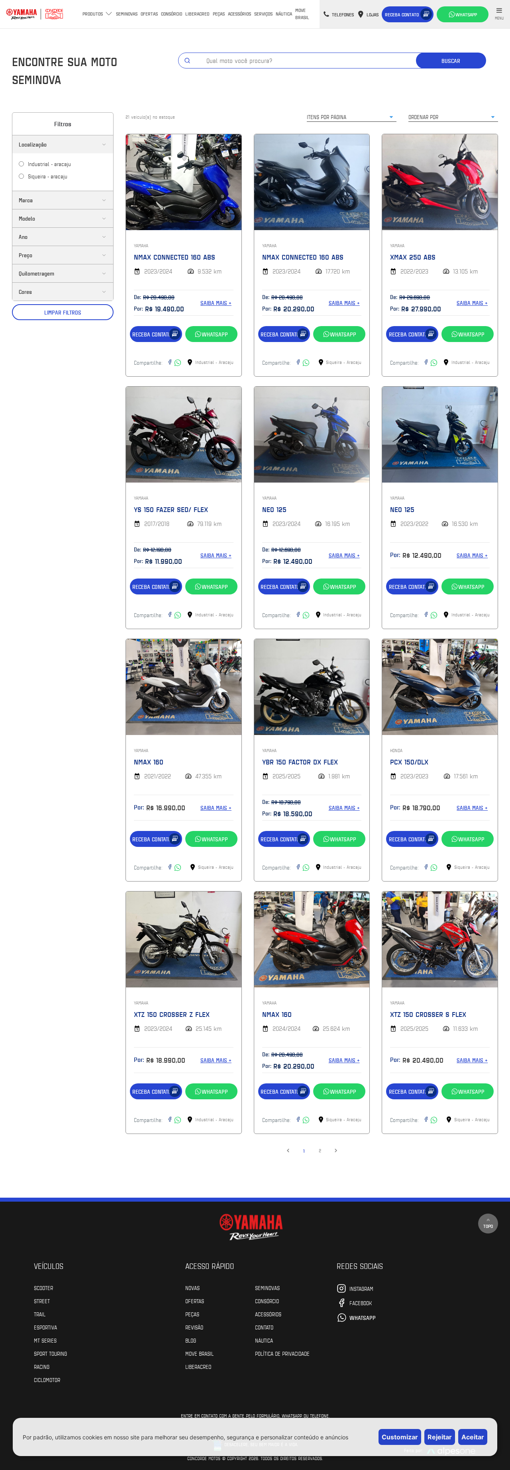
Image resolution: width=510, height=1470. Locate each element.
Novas (192, 1287)
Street (42, 1300)
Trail (39, 1314)
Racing (41, 1366)
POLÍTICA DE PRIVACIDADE (282, 1353)
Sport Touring (50, 1353)
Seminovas (126, 13)
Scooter (43, 1287)
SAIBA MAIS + (215, 303)
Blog (190, 1340)
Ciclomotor (47, 1379)
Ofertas (149, 13)
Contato (264, 1327)
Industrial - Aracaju (49, 163)
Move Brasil (302, 13)
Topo (488, 1226)
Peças (219, 13)
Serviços (263, 13)
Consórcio (171, 13)
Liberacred (197, 13)
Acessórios (239, 13)
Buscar (450, 61)
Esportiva (45, 1327)
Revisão (194, 1327)
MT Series (45, 1340)
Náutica (284, 13)
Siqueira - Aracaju (47, 176)
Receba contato (402, 14)
